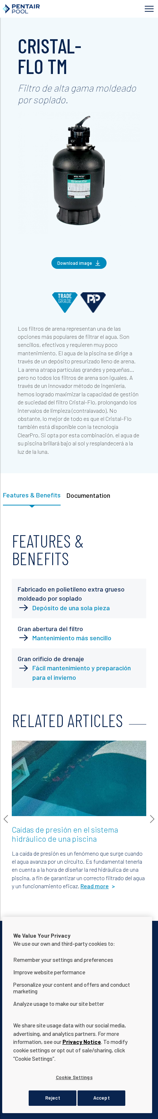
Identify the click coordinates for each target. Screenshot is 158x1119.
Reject (52, 1098)
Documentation (88, 495)
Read (24, 749)
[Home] (45, 9)
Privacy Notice (81, 1041)
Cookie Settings (74, 1077)
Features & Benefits (32, 495)
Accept (101, 1098)
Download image (74, 263)
